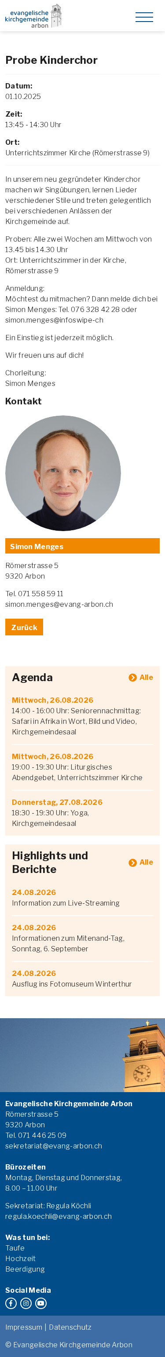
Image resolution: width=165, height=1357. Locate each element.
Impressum (23, 1327)
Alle (146, 677)
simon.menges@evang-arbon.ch (59, 604)
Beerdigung (25, 1269)
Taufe (15, 1248)
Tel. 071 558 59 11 (34, 594)
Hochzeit (20, 1258)
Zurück (24, 627)
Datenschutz (70, 1327)
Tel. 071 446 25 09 (36, 1135)
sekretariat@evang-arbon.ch (53, 1146)
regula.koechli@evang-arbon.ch (58, 1216)
